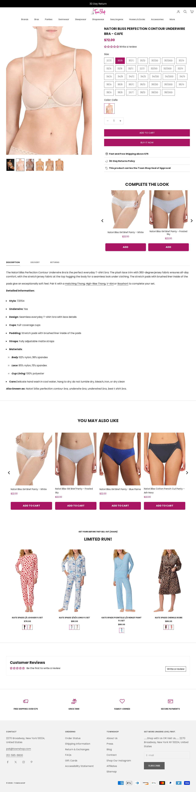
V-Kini (110, 283)
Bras (36, 19)
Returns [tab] (54, 262)
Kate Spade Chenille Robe (168, 617)
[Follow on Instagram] (23, 762)
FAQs (68, 755)
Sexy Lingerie (116, 19)
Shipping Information (77, 744)
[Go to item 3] (30, 165)
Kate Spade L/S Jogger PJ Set (27, 617)
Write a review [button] (175, 669)
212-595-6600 (14, 755)
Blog (109, 749)
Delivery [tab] (35, 262)
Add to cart (147, 132)
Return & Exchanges (77, 749)
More (172, 19)
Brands (24, 19)
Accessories (157, 19)
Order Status (73, 738)
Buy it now (147, 142)
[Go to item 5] (49, 165)
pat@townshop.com (18, 749)
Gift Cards (71, 760)
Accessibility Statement (79, 766)
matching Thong (75, 283)
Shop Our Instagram (119, 760)
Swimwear (63, 19)
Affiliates (112, 766)
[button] (111, 46)
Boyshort (122, 283)
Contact (112, 755)
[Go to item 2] (20, 165)
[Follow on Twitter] (15, 762)
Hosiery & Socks (137, 19)
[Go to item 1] (10, 165)
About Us (112, 738)
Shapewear (98, 19)
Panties (48, 19)
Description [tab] (13, 262)
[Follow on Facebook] (7, 762)
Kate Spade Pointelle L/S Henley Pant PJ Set (121, 619)
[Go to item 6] (59, 165)
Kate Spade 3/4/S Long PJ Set (74, 617)
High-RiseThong (96, 283)
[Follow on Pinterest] (31, 762)
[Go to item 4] (40, 165)
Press (110, 744)
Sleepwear (80, 19)
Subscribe (154, 765)
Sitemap (112, 771)
